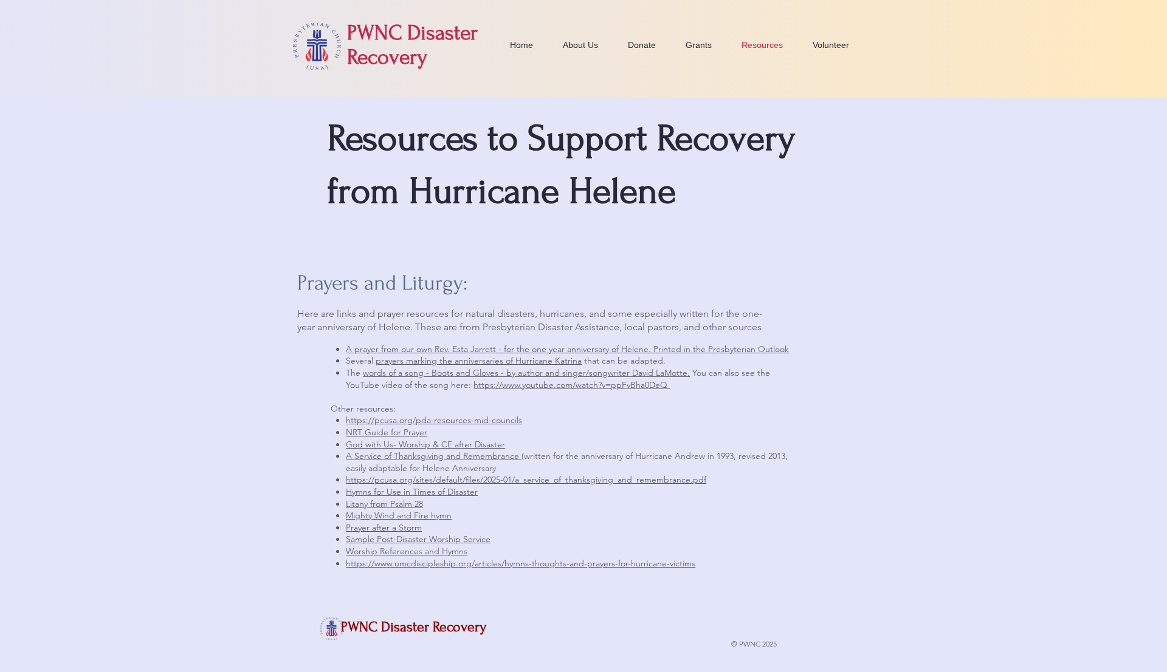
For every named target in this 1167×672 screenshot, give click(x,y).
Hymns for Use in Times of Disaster (412, 491)
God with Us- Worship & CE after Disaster (425, 444)
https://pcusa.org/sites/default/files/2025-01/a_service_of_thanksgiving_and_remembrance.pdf (526, 479)
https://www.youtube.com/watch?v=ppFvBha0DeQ (571, 384)
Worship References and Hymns (406, 551)
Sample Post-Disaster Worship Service (418, 539)
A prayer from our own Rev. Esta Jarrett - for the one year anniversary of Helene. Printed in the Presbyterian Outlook (567, 349)
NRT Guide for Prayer (386, 432)
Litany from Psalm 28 (384, 503)
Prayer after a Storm (384, 527)
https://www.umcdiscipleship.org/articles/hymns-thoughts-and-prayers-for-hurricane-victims (520, 563)
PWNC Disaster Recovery (413, 627)
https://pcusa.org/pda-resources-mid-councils (434, 420)
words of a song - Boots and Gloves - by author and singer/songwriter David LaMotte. (526, 372)
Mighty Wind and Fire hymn (399, 515)
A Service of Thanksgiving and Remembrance (434, 455)
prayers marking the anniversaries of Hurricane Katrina (479, 360)
